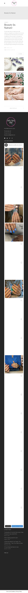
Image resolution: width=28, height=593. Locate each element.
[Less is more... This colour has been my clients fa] (14, 251)
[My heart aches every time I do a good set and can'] (14, 458)
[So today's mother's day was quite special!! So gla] (14, 270)
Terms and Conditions (10, 591)
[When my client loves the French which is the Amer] (14, 157)
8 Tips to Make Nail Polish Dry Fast (11, 547)
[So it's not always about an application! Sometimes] (14, 195)
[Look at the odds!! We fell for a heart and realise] (14, 308)
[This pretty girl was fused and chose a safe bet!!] (14, 289)
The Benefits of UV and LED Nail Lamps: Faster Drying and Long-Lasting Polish (13, 533)
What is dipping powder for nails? (11, 537)
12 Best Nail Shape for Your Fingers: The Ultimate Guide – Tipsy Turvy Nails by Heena (13, 542)
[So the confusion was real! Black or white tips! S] (14, 477)
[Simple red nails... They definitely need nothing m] (14, 440)
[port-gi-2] (14, 80)
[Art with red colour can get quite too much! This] (14, 364)
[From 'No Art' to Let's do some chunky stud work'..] (14, 345)
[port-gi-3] (14, 95)
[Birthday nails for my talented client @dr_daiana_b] (14, 402)
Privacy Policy (19, 591)
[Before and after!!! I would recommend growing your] (14, 496)
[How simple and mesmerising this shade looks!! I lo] (14, 515)
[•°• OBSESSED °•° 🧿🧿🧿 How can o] (14, 213)
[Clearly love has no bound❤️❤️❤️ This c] (14, 383)
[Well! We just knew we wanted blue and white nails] (14, 232)
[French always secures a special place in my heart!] (14, 176)
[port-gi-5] (14, 65)
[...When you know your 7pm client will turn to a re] (14, 421)
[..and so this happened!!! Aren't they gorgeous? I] (14, 327)
